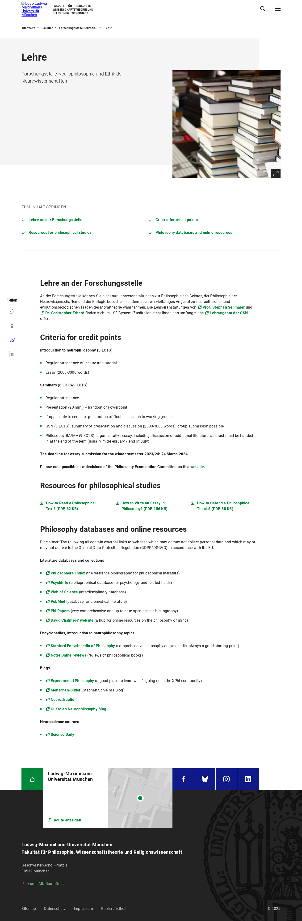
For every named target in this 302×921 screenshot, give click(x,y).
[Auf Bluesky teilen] (12, 340)
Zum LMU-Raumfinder (46, 883)
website (197, 467)
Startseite (28, 28)
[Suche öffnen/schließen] (262, 8)
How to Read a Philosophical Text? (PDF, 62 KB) (71, 506)
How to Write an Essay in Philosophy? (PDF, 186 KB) (145, 506)
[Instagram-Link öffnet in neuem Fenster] (226, 779)
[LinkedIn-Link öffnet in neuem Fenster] (248, 779)
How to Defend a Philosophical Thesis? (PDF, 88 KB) (223, 506)
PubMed (58, 601)
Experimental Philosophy (72, 680)
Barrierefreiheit (114, 908)
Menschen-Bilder (66, 690)
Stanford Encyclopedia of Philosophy (83, 646)
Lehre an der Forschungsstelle (55, 220)
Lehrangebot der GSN (229, 313)
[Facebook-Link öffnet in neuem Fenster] (183, 779)
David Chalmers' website (72, 620)
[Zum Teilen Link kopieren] (12, 311)
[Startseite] (32, 779)
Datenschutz (55, 908)
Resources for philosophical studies (60, 232)
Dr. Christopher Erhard (64, 313)
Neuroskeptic (62, 699)
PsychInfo (59, 582)
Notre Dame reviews (68, 655)
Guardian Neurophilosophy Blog (78, 709)
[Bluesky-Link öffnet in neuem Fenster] (204, 779)
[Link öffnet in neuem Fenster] (108, 798)
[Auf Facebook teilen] (12, 325)
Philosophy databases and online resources (193, 232)
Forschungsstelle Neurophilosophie (80, 28)
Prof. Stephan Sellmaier (224, 307)
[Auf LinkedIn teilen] (12, 354)
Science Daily (62, 734)
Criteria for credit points (176, 220)
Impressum (83, 908)
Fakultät (47, 28)
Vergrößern (276, 173)
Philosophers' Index (68, 573)
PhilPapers (60, 611)
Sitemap (28, 908)
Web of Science (64, 592)
